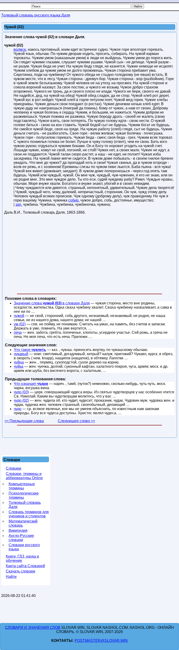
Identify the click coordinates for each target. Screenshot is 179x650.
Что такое (30, 350)
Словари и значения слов (32, 628)
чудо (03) (21, 392)
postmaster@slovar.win (101, 641)
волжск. (20, 49)
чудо (17, 409)
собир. (73, 200)
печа (18, 332)
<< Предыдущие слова (24, 421)
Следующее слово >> (76, 421)
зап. (18, 204)
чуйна (19, 362)
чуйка (18, 366)
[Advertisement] (89, 255)
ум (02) (20, 324)
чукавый (21, 354)
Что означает (31, 384)
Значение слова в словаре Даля (52, 303)
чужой (19, 316)
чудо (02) (21, 400)
